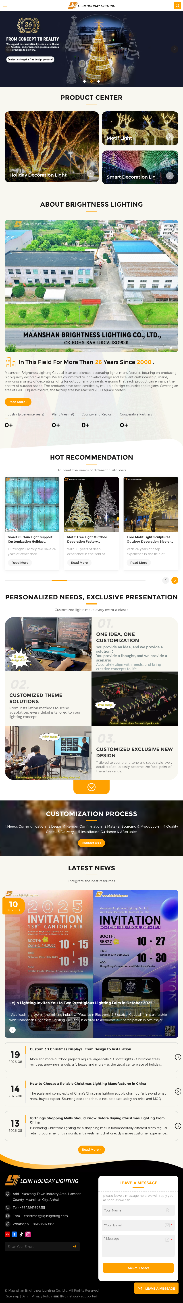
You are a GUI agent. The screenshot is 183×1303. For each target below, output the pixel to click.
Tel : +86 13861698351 (29, 1207)
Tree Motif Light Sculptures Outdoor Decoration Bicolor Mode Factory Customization (150, 539)
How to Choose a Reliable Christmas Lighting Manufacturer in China (88, 1083)
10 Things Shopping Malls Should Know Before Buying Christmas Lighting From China (97, 1120)
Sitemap (12, 1296)
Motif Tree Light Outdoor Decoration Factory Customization (87, 539)
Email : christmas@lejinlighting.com (40, 1216)
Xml (25, 1296)
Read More (16, 402)
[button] (84, 81)
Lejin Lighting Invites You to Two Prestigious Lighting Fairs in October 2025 (80, 1003)
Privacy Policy (42, 1296)
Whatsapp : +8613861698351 (34, 1224)
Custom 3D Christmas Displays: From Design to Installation (80, 1049)
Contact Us (90, 843)
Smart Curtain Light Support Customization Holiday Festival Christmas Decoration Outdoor (31, 539)
